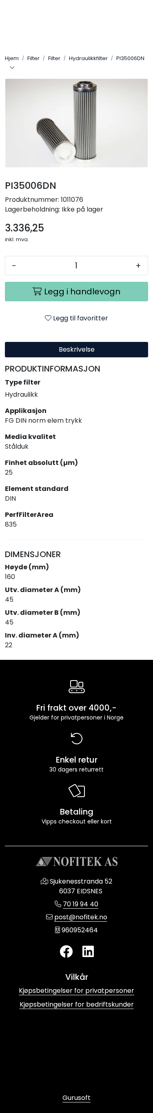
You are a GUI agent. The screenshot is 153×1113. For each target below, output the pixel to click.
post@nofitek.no (80, 917)
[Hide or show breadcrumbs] (12, 68)
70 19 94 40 (80, 904)
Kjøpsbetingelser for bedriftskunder (77, 1004)
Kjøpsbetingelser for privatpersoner (76, 990)
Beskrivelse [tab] (77, 349)
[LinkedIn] (88, 952)
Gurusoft (76, 1097)
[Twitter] (66, 952)
